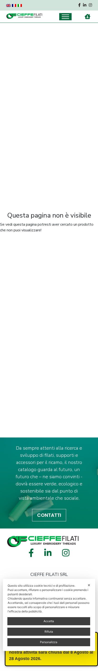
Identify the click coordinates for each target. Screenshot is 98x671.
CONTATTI (49, 515)
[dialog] (49, 615)
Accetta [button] (49, 621)
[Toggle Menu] (65, 16)
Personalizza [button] (48, 642)
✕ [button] (89, 585)
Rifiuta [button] (48, 631)
